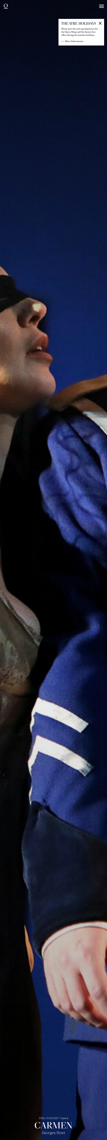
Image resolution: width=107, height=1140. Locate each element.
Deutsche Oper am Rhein (5, 6)
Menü (101, 6)
